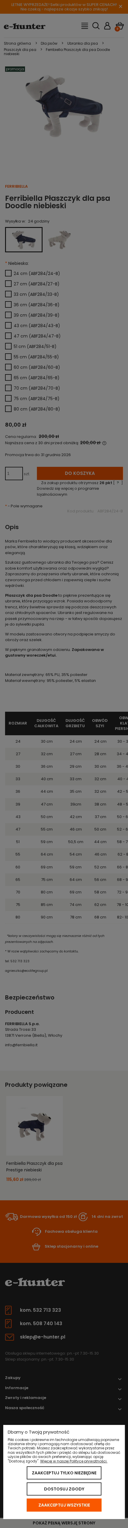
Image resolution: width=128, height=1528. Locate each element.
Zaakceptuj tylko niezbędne (64, 1473)
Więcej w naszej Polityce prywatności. (73, 1461)
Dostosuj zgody (64, 1489)
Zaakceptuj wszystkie (64, 1505)
